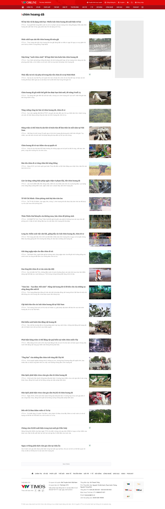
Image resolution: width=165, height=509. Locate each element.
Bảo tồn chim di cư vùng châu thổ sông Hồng (39, 163)
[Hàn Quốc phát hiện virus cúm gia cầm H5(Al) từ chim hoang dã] (100, 398)
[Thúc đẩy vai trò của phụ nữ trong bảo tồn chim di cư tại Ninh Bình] (100, 80)
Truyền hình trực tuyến (95, 2)
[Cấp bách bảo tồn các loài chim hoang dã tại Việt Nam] (100, 310)
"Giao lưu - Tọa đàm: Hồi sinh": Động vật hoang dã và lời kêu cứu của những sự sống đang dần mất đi (53, 288)
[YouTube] (39, 490)
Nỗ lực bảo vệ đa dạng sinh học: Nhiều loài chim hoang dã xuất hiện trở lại (51, 22)
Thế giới (56, 7)
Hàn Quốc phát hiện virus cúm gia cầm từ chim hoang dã (44, 375)
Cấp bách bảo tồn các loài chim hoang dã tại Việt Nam (42, 304)
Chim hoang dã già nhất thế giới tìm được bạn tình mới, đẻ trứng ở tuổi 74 (51, 92)
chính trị (30, 7)
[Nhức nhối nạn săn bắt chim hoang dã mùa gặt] (100, 45)
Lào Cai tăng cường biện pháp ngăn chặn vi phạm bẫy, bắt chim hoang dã (50, 181)
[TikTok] (42, 490)
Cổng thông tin (111, 2)
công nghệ (109, 7)
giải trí (84, 7)
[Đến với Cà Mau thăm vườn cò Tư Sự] (100, 416)
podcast (136, 7)
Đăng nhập (140, 2)
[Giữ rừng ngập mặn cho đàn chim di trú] (100, 257)
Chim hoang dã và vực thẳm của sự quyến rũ (39, 145)
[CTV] (128, 490)
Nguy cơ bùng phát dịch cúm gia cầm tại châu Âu (40, 446)
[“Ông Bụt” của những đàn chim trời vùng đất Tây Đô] (100, 363)
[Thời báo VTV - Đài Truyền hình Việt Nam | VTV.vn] (28, 2)
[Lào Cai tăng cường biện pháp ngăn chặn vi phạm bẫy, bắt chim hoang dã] (100, 186)
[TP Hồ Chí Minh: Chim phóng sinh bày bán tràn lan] (100, 204)
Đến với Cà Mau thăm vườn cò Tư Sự (35, 410)
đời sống (99, 7)
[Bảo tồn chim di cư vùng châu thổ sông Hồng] (100, 169)
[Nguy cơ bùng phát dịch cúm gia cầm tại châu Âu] (100, 451)
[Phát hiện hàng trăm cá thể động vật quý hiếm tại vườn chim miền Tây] (100, 345)
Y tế (91, 7)
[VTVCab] (139, 490)
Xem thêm (66, 464)
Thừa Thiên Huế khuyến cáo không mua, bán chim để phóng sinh (47, 216)
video (128, 7)
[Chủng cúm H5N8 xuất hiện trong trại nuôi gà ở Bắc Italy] (100, 434)
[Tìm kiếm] (132, 2)
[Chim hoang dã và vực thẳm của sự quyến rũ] (100, 151)
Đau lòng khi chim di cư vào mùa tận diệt (37, 269)
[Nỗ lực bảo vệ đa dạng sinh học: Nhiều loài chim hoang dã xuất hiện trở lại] (100, 27)
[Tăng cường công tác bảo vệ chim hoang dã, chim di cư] (100, 116)
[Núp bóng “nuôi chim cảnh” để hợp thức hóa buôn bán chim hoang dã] (100, 63)
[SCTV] (128, 496)
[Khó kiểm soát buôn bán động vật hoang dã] (100, 328)
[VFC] (128, 484)
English (122, 2)
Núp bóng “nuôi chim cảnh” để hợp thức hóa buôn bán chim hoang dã (49, 57)
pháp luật (47, 7)
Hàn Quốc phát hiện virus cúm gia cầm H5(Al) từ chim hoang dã (47, 393)
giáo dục (119, 7)
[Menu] (142, 7)
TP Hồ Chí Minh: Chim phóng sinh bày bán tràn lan (42, 198)
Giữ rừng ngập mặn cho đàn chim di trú (37, 251)
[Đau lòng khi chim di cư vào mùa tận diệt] (100, 275)
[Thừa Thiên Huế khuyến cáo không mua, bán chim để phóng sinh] (100, 222)
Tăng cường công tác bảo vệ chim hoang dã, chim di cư (43, 110)
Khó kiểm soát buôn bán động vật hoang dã (38, 322)
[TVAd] (139, 484)
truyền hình (75, 7)
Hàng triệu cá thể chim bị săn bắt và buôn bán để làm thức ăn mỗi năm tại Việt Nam (52, 129)
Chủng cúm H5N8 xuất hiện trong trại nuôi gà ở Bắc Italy (44, 428)
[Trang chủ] (22, 7)
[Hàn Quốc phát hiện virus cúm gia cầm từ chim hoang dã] (100, 381)
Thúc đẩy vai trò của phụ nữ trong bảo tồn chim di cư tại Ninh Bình (48, 75)
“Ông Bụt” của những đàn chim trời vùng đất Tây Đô (42, 357)
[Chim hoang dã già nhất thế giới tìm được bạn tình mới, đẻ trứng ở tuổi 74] (100, 98)
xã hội (38, 7)
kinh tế (65, 7)
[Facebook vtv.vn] (128, 2)
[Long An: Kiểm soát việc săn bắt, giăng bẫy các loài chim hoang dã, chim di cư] (100, 239)
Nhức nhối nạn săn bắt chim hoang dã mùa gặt (40, 39)
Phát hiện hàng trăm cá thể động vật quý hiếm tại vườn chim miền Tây (49, 340)
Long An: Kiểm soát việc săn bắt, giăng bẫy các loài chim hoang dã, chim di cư (52, 234)
